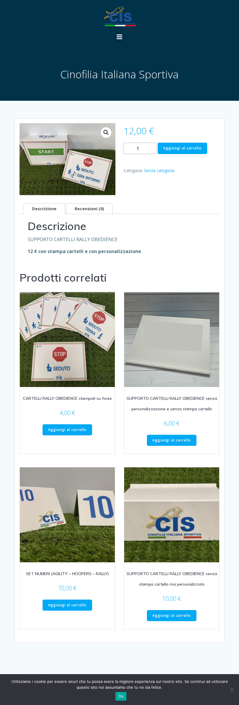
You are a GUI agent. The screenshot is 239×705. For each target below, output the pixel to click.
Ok (121, 696)
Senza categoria (159, 170)
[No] (232, 689)
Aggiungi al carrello (182, 148)
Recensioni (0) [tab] (89, 208)
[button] (106, 132)
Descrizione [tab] (44, 208)
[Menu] (119, 37)
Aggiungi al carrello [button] (67, 429)
